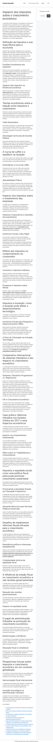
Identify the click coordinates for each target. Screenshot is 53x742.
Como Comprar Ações (34, 3)
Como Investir (8, 3)
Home (24, 3)
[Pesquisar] (48, 15)
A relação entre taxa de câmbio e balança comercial (19, 724)
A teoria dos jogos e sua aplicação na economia (18, 729)
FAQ (48, 3)
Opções (43, 3)
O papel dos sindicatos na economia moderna (18, 730)
